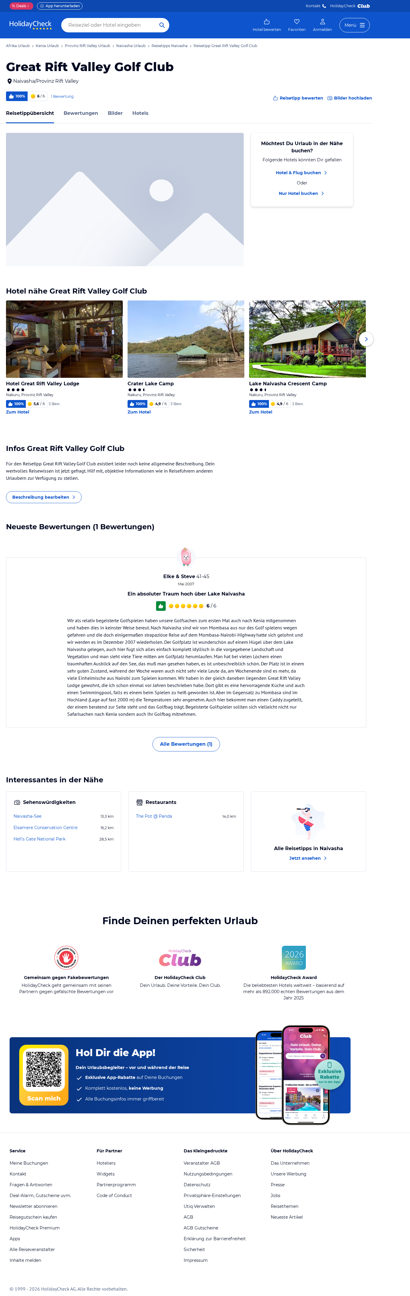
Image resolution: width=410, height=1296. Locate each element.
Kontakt (313, 6)
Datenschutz (197, 1184)
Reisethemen (284, 1206)
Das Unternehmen (290, 1163)
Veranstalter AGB (202, 1163)
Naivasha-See (27, 816)
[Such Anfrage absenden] (162, 25)
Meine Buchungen (29, 1163)
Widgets (106, 1174)
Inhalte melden (25, 1260)
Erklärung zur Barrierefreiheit (215, 1238)
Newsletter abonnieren (33, 1206)
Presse (278, 1184)
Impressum (196, 1260)
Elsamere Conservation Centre (45, 827)
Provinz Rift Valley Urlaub (87, 45)
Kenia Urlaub (47, 45)
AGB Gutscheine (201, 1228)
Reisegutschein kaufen (33, 1217)
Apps (15, 1238)
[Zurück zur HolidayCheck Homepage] (31, 25)
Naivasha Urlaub (131, 45)
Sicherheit (194, 1249)
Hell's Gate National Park (39, 839)
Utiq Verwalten (199, 1206)
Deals (19, 6)
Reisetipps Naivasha (170, 45)
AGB (188, 1217)
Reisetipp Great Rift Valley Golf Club (225, 45)
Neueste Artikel (287, 1217)
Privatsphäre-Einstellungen (212, 1195)
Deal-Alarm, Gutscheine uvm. (40, 1195)
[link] (267, 25)
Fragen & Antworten (31, 1184)
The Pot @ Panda (154, 816)
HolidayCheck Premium (35, 1228)
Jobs (275, 1195)
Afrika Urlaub (18, 45)
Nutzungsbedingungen (208, 1174)
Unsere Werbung (288, 1174)
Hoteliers (106, 1163)
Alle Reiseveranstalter (32, 1249)
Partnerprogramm (116, 1184)
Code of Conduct (114, 1195)
